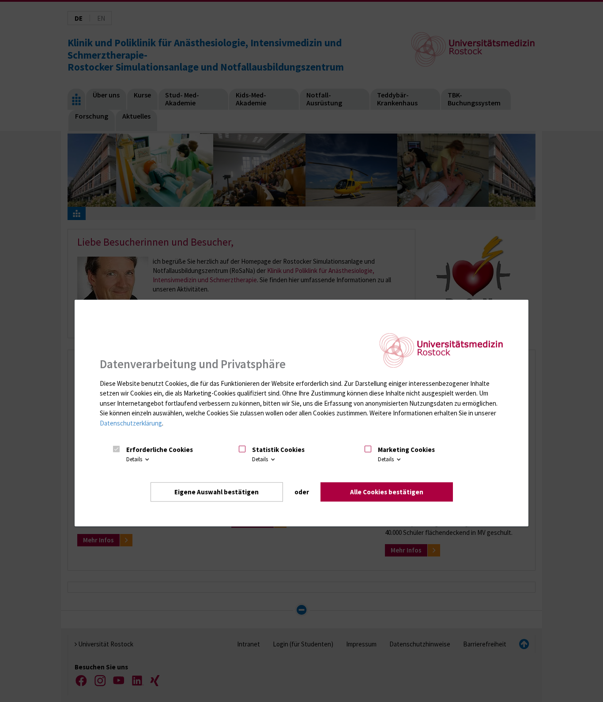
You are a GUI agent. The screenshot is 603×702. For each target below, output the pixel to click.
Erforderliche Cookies (159, 449)
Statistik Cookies (278, 449)
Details (134, 459)
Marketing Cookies (406, 449)
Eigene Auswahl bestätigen (216, 491)
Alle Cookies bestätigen (386, 491)
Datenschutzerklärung (131, 423)
